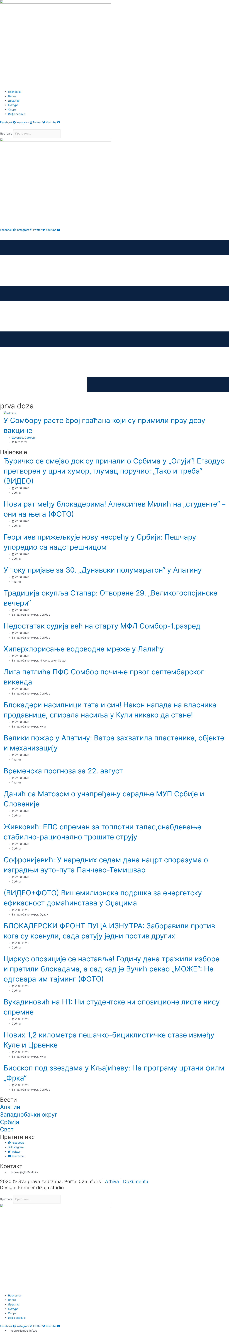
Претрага (6, 133)
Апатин (10, 1106)
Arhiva (112, 1181)
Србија (9, 1122)
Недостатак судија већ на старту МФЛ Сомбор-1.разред (102, 626)
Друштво (17, 437)
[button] (114, 127)
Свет (7, 1129)
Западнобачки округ (28, 1114)
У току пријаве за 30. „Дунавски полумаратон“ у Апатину (103, 570)
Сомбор (30, 437)
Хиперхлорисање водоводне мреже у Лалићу (84, 648)
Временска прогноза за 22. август (63, 770)
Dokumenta (135, 1181)
